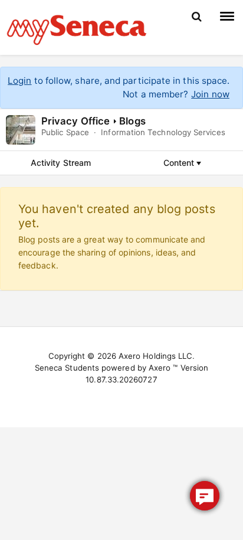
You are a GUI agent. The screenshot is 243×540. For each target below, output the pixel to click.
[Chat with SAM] (204, 495)
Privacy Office (75, 121)
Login (19, 80)
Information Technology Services (163, 132)
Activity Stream (61, 163)
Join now (210, 94)
